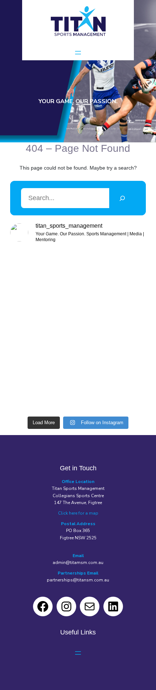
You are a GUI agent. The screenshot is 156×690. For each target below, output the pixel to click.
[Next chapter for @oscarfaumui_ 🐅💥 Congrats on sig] (113, 391)
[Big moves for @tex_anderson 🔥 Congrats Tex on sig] (113, 310)
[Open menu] (78, 52)
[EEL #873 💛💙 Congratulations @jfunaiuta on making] (113, 351)
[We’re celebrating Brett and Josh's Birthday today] (43, 351)
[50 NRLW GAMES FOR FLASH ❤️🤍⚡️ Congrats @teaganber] (43, 269)
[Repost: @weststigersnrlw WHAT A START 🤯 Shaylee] (43, 310)
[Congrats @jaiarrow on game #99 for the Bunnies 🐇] (113, 269)
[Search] (122, 198)
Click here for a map (78, 513)
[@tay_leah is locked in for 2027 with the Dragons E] (43, 391)
